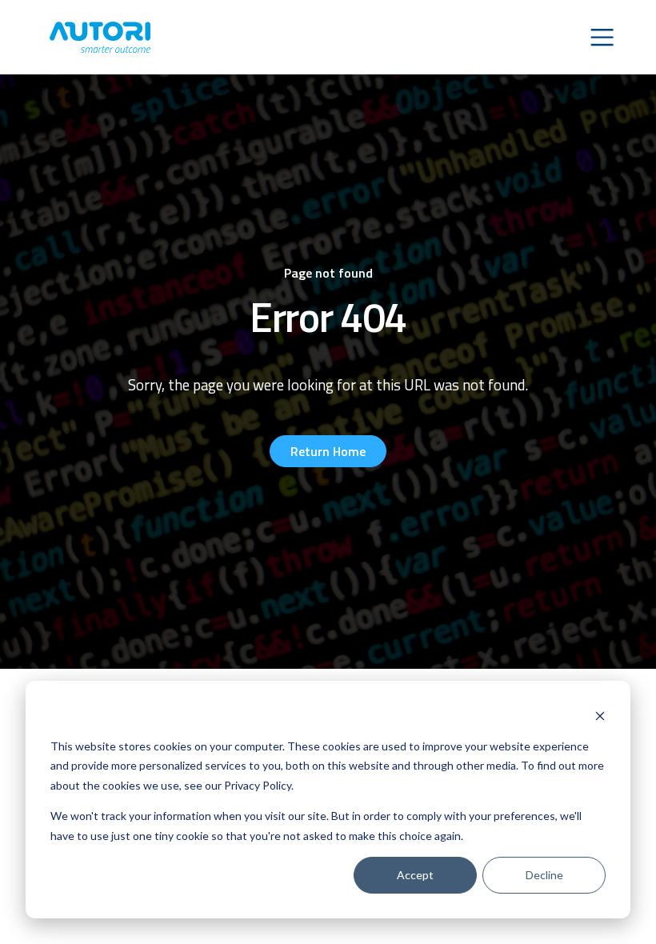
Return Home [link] (328, 451)
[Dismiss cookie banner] (600, 716)
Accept (415, 875)
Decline (544, 875)
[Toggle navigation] (602, 37)
